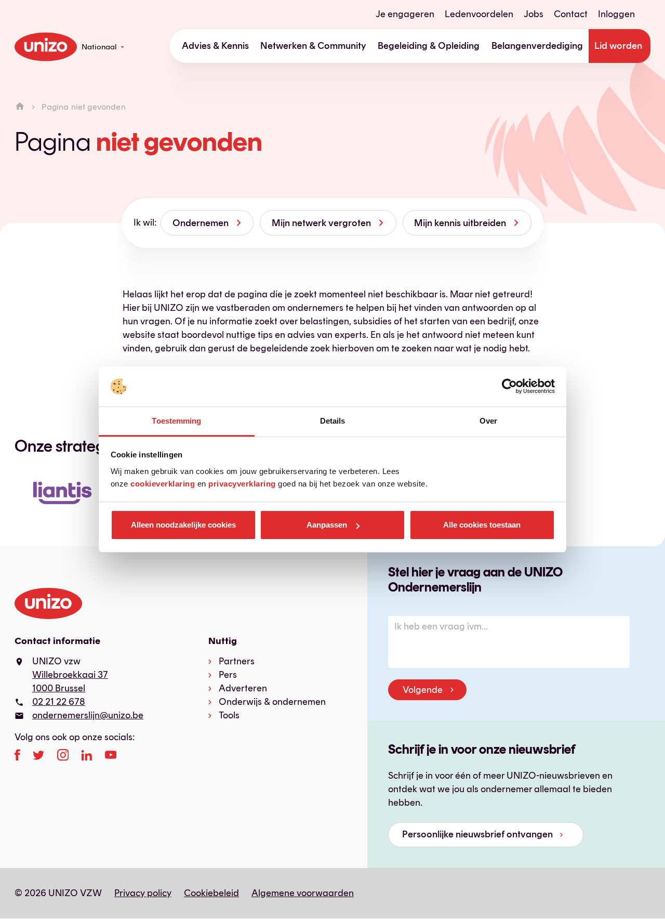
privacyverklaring (242, 483)
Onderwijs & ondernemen (272, 701)
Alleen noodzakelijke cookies (183, 524)
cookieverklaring (162, 483)
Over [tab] (488, 420)
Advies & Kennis (215, 45)
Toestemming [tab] (176, 420)
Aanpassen (327, 524)
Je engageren (405, 14)
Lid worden (618, 45)
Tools (229, 715)
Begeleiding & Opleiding (429, 45)
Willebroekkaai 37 (70, 674)
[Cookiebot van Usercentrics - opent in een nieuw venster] (509, 387)
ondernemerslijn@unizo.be (87, 715)
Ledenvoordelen (479, 14)
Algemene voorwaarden (302, 893)
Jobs (533, 14)
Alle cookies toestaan (482, 524)
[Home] (20, 107)
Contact (571, 14)
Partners (237, 661)
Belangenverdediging (537, 45)
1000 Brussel (58, 688)
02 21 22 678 (58, 701)
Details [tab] (332, 420)
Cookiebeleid (211, 893)
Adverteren (243, 688)
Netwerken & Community (313, 45)
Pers (228, 674)
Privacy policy (142, 893)
